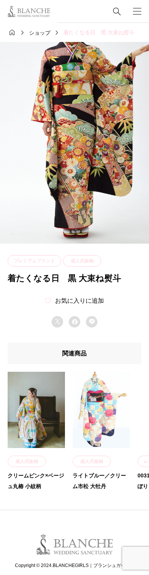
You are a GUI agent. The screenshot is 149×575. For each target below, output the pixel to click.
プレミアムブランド (34, 260)
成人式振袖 (82, 260)
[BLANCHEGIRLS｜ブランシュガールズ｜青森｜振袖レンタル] (29, 11)
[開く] (137, 11)
